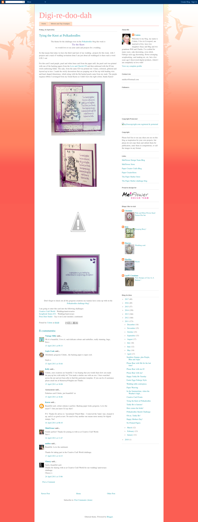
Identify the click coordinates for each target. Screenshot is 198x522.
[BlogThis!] (69, 323)
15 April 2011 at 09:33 (54, 345)
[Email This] (66, 323)
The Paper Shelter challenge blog (134, 181)
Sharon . (128, 243)
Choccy (48, 461)
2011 (127, 321)
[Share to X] (71, 323)
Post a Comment (48, 482)
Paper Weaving (132, 387)
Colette (137, 35)
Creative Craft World (47, 311)
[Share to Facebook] (74, 323)
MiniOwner (50, 428)
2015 (127, 306)
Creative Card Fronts (135, 397)
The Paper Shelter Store (131, 176)
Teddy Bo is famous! (135, 404)
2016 (127, 303)
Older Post (111, 493)
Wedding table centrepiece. (137, 384)
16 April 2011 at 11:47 (54, 438)
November (131, 328)
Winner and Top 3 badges (60, 24)
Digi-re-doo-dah (65, 15)
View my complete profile (132, 66)
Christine (128, 210)
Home (43, 24)
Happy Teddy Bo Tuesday (136, 376)
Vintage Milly (50, 335)
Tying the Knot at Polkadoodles (139, 401)
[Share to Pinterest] (76, 323)
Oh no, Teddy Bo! (133, 415)
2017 (127, 299)
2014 (127, 310)
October (130, 332)
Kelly (47, 369)
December (131, 324)
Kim (126, 226)
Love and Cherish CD (78, 66)
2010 (127, 439)
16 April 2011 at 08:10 (54, 422)
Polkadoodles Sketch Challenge (138, 411)
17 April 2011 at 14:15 (54, 456)
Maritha (128, 259)
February (131, 431)
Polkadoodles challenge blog (78, 303)
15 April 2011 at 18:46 (54, 396)
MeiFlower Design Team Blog (133, 160)
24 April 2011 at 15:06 (54, 476)
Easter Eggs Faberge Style (137, 380)
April (129, 354)
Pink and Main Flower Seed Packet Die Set (145, 214)
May (129, 350)
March (130, 427)
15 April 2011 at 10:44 (54, 363)
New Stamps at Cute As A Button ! (144, 279)
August (130, 339)
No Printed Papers (133, 423)
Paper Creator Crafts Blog (132, 168)
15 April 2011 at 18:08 (54, 384)
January (130, 435)
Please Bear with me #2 (136, 369)
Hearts (137, 261)
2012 (127, 317)
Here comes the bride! (135, 408)
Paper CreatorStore (129, 172)
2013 (127, 314)
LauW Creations (131, 275)
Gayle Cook (50, 351)
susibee (48, 443)
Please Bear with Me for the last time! (139, 364)
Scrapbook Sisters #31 (47, 314)
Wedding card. (140, 245)
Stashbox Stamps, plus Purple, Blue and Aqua (138, 358)
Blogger (110, 516)
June (129, 346)
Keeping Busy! (140, 229)
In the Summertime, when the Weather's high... (138, 392)
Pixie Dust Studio (46, 316)
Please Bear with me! (135, 372)
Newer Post (45, 493)
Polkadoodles (87, 41)
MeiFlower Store (128, 164)
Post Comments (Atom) (83, 500)
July (129, 343)
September (131, 335)
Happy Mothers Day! (135, 419)
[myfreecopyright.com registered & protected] (140, 124)
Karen (47, 402)
